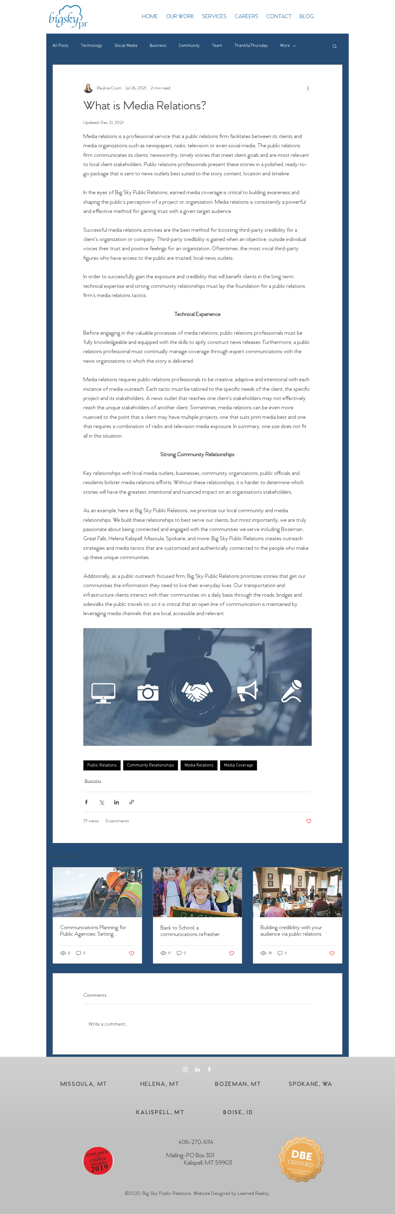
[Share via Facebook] (86, 802)
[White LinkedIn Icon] (197, 1069)
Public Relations (102, 765)
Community (189, 45)
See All (336, 855)
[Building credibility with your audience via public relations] (297, 892)
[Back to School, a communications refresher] (197, 892)
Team (217, 45)
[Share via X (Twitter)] (101, 802)
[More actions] (308, 88)
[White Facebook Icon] (209, 1069)
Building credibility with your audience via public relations (291, 931)
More (285, 45)
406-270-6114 (196, 1142)
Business (158, 45)
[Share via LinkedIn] (116, 802)
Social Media (125, 45)
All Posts (60, 45)
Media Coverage (238, 765)
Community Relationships (150, 765)
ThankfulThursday (251, 45)
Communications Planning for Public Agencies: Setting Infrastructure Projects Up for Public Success (93, 931)
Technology (91, 45)
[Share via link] (132, 802)
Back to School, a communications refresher (190, 931)
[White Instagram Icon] (185, 1069)
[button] (335, 45)
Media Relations (199, 765)
